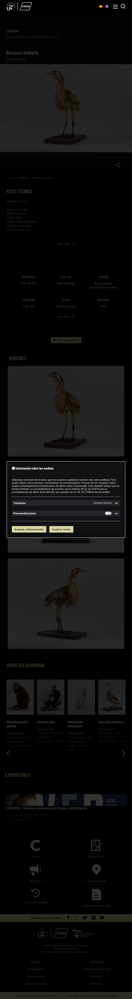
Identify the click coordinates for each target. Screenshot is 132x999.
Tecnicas (19, 503)
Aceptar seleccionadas (29, 529)
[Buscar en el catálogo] (123, 6)
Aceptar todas (61, 529)
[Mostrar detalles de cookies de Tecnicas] (116, 503)
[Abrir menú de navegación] (115, 7)
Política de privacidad (98, 492)
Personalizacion (24, 513)
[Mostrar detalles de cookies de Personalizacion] (116, 513)
